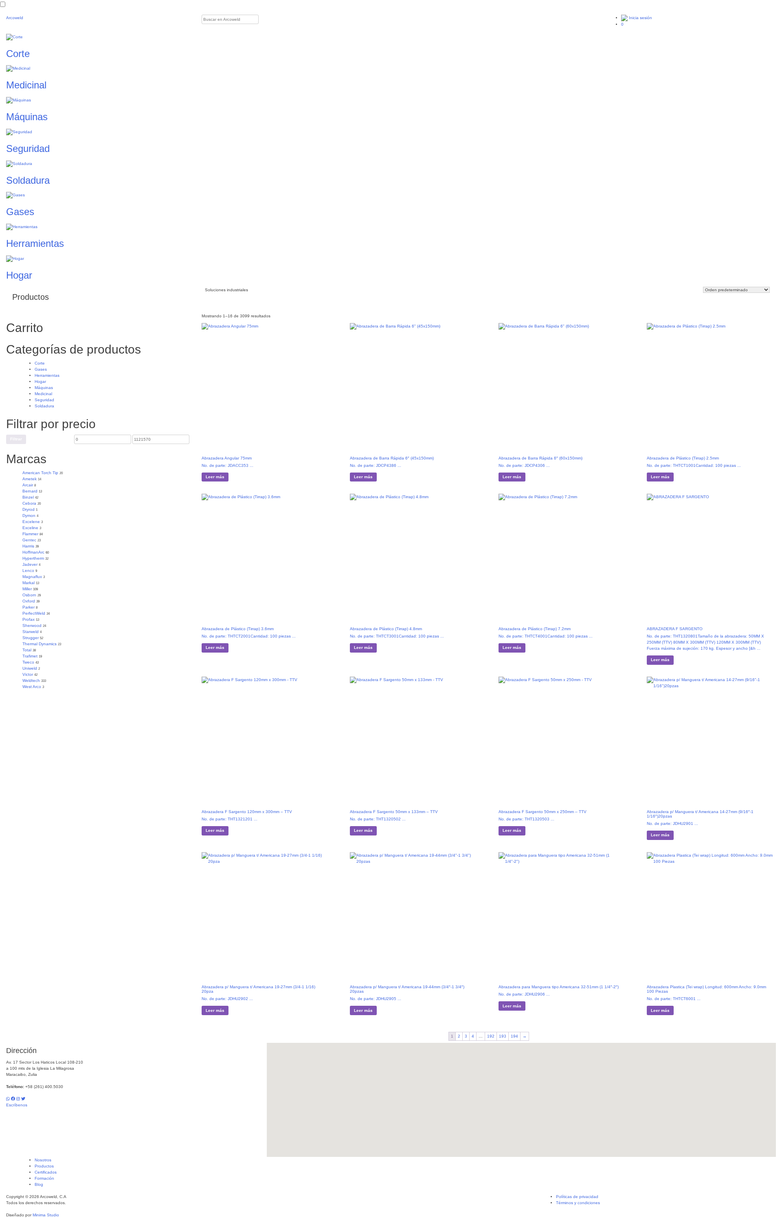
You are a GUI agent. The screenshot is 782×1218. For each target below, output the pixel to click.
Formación (44, 1178)
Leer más (215, 477)
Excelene (31, 521)
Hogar (40, 381)
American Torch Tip (40, 472)
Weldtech (31, 680)
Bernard (29, 491)
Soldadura (44, 406)
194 (514, 1036)
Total (26, 650)
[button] (521, 1095)
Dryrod (28, 509)
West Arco (31, 686)
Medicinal (43, 393)
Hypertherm (33, 558)
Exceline (30, 527)
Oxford (28, 601)
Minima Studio (46, 1215)
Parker (28, 607)
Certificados (46, 1172)
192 (490, 1036)
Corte (40, 363)
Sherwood (32, 625)
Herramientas (47, 375)
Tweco (28, 662)
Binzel (28, 497)
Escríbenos (16, 1105)
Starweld (30, 631)
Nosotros (43, 1160)
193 (502, 1036)
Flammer (30, 534)
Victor (27, 674)
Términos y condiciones (578, 1202)
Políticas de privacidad (577, 1196)
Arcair (27, 485)
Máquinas (44, 387)
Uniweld (29, 668)
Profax (28, 619)
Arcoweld (14, 17)
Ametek (29, 479)
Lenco (28, 570)
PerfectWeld (33, 613)
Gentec (29, 540)
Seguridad (44, 400)
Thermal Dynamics (39, 644)
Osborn (29, 595)
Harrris (28, 546)
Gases (41, 369)
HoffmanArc (33, 552)
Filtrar (16, 439)
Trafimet (29, 656)
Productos (44, 1166)
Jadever (29, 564)
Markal (28, 582)
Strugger (30, 637)
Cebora (29, 503)
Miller (27, 589)
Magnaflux (32, 576)
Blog (39, 1184)
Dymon (28, 515)
